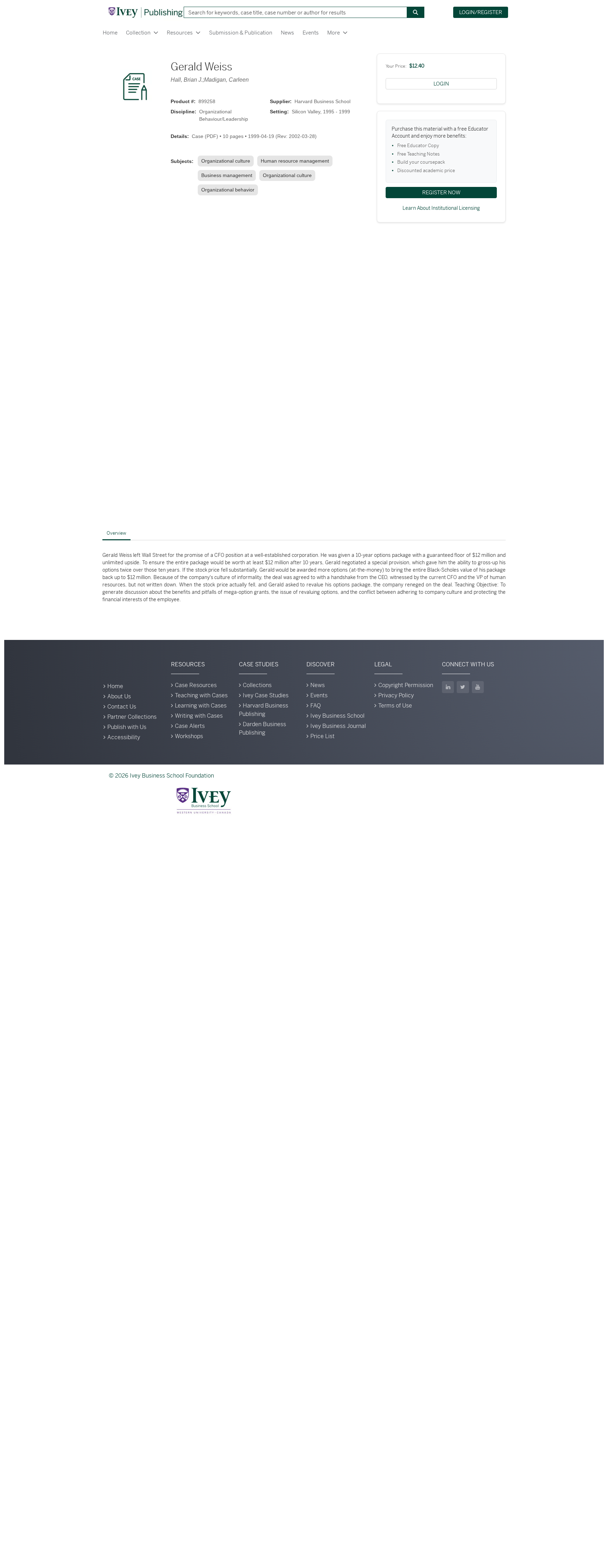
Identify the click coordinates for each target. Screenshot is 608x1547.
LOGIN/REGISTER (480, 12)
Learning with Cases (201, 705)
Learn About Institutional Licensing (441, 208)
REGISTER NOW (441, 192)
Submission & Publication (240, 32)
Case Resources (196, 685)
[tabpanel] (304, 577)
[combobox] (292, 12)
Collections (257, 685)
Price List (322, 736)
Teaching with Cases (201, 695)
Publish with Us (126, 727)
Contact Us (121, 706)
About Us (119, 696)
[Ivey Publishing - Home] (145, 12)
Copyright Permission (405, 685)
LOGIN (441, 83)
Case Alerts (190, 726)
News (287, 32)
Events (311, 32)
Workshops (189, 736)
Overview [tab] (116, 533)
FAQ (315, 705)
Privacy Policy (396, 695)
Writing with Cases (199, 715)
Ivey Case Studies (266, 695)
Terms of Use (395, 705)
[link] (227, 161)
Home (110, 32)
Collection (138, 32)
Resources (180, 32)
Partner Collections (132, 717)
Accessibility (123, 737)
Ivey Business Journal (338, 726)
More (333, 32)
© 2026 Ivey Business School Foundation (161, 775)
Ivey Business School (337, 715)
